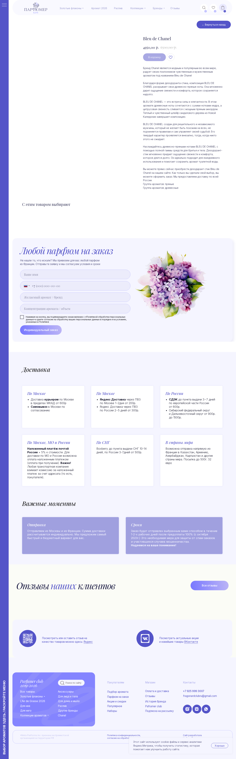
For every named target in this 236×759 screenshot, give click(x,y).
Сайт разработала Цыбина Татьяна (192, 736)
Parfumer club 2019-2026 (31, 683)
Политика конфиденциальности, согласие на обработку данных (123, 736)
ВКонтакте (191, 641)
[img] (145, 638)
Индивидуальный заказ (41, 330)
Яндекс (88, 641)
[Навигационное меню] (4, 5)
